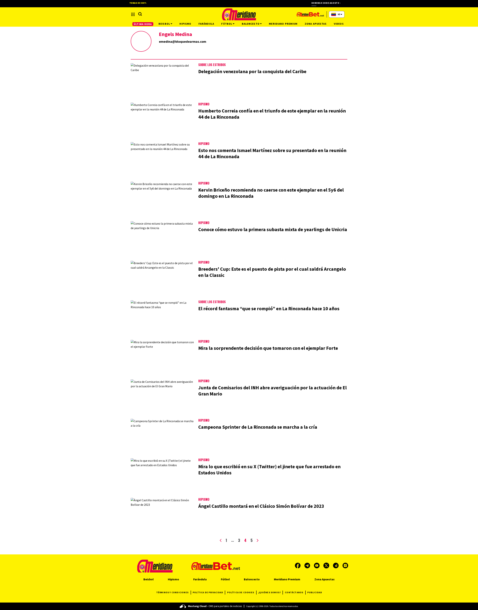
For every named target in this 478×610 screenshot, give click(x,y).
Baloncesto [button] (251, 23)
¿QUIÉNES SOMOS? (269, 592)
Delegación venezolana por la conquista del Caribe (252, 71)
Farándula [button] (206, 23)
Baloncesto (252, 579)
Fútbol (225, 579)
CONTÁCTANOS (294, 592)
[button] (133, 14)
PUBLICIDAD (314, 592)
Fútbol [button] (226, 23)
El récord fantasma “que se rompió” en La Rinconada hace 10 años (268, 308)
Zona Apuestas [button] (316, 23)
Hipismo (203, 104)
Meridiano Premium (287, 579)
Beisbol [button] (164, 23)
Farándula (200, 579)
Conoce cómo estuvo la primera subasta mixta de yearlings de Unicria (272, 229)
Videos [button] (339, 23)
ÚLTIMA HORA (143, 24)
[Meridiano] (239, 14)
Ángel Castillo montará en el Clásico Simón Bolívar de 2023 (261, 506)
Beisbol (148, 579)
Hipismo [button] (185, 23)
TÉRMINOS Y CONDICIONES (172, 592)
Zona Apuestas (324, 579)
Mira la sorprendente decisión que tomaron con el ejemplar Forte (268, 348)
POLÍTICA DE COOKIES (240, 592)
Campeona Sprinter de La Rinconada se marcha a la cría (257, 427)
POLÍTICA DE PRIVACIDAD (208, 592)
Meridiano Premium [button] (283, 23)
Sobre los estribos (212, 64)
